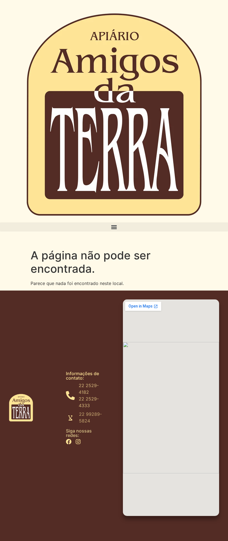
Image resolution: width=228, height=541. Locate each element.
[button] (114, 227)
